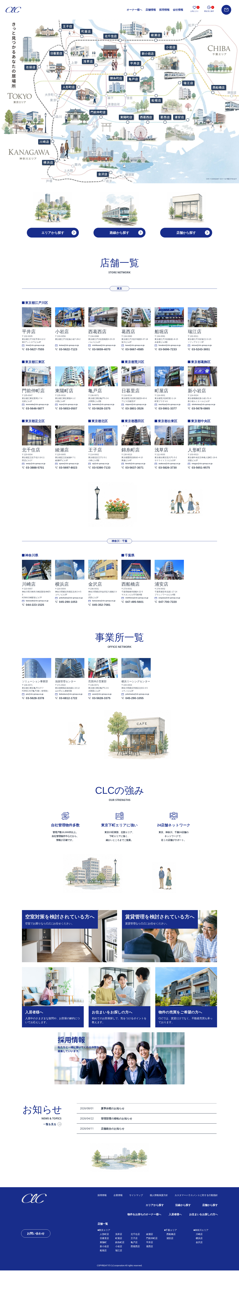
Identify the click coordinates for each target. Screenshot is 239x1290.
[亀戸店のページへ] (133, 79)
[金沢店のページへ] (102, 174)
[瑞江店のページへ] (188, 83)
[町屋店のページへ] (86, 31)
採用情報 (164, 9)
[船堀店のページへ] (156, 100)
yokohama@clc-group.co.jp (71, 598)
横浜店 (199, 1238)
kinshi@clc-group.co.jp (135, 463)
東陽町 (103, 1242)
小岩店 (118, 1246)
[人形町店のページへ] (68, 87)
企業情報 (118, 1195)
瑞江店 (118, 1250)
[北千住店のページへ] (110, 36)
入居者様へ (175, 1214)
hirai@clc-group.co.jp (35, 345)
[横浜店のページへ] (48, 162)
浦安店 (169, 1238)
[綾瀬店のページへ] (156, 35)
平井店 (149, 1242)
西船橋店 (171, 1234)
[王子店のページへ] (67, 26)
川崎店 (199, 1234)
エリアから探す (155, 1205)
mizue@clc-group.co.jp (202, 345)
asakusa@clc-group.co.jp (169, 463)
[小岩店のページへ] (171, 47)
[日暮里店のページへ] (56, 53)
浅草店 (118, 1234)
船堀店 (103, 1250)
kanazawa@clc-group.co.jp (103, 601)
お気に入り (194, 9)
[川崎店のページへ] (44, 142)
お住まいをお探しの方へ (203, 1214)
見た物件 (209, 9)
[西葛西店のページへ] (146, 117)
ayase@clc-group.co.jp (69, 463)
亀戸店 (134, 1242)
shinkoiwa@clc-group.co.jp (203, 404)
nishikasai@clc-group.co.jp (104, 345)
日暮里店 (104, 1238)
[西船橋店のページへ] (218, 87)
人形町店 (104, 1234)
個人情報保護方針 (159, 1195)
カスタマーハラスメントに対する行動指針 (196, 1195)
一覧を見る (49, 1124)
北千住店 (135, 1234)
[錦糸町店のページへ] (116, 78)
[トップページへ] (44, 1198)
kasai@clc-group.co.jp (135, 345)
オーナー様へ (134, 9)
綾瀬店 (149, 1234)
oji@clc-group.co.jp (100, 463)
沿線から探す (183, 1205)
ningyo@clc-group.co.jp (202, 463)
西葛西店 (135, 1246)
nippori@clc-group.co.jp (135, 404)
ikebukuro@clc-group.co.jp (70, 694)
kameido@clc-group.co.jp (103, 404)
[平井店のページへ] (134, 63)
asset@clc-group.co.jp (102, 694)
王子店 (134, 1238)
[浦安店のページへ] (179, 117)
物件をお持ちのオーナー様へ (144, 1214)
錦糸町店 (119, 1242)
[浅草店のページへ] (88, 61)
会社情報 (178, 9)
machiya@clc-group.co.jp (169, 404)
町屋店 (118, 1238)
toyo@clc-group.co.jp (68, 404)
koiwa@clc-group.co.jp (69, 345)
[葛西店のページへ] (164, 117)
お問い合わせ (36, 1233)
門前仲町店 (152, 1238)
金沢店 (199, 1242)
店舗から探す (210, 1205)
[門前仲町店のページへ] (98, 112)
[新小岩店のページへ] (147, 53)
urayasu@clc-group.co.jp (169, 598)
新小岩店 (104, 1246)
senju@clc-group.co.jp (35, 463)
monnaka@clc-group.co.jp (37, 404)
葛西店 (149, 1246)
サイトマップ (136, 1195)
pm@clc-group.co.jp (34, 694)
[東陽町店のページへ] (126, 117)
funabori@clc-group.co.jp (170, 345)
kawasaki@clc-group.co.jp (37, 601)
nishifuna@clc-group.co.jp (136, 598)
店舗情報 (151, 9)
